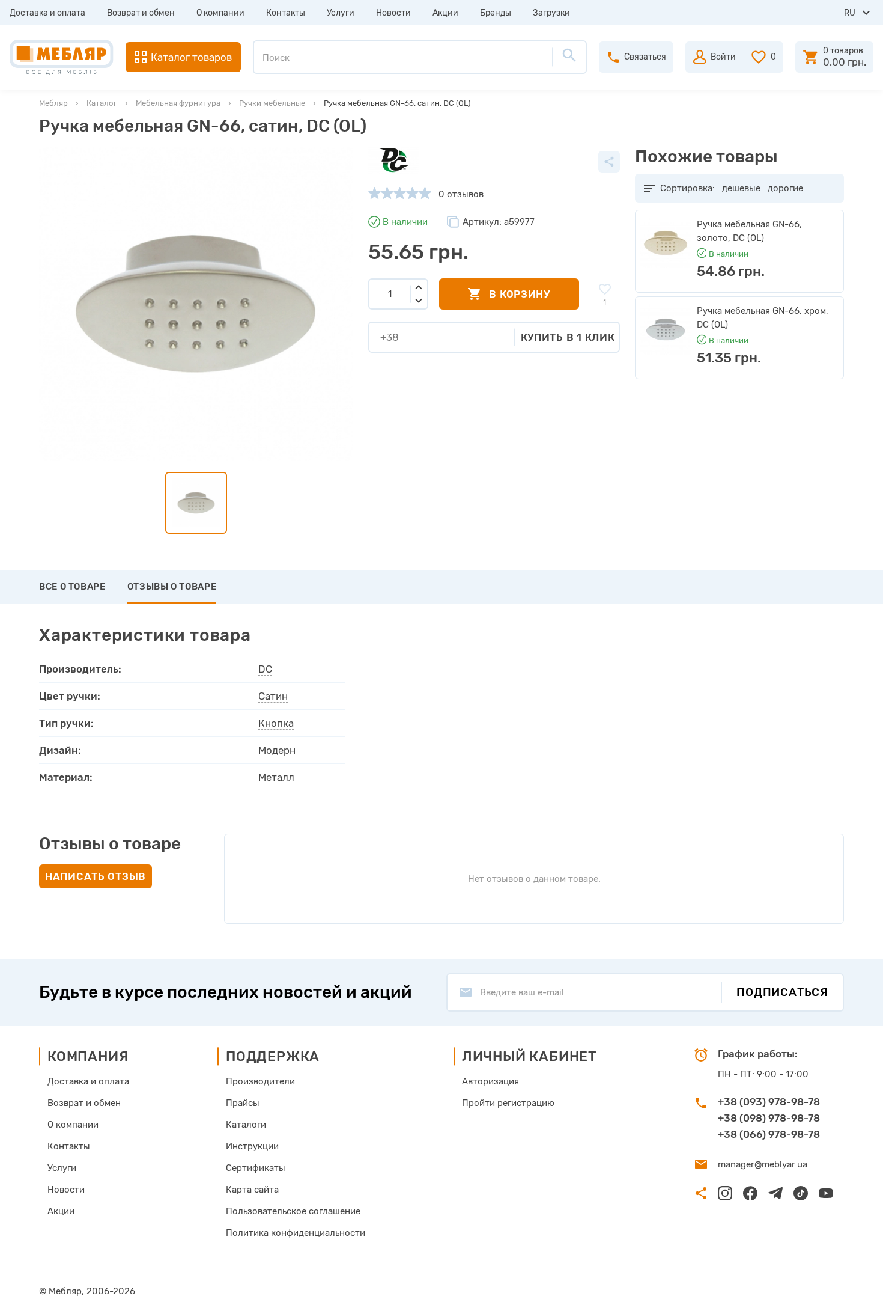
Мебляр (53, 103)
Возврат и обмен (141, 13)
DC (265, 669)
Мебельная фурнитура (178, 103)
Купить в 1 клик (568, 337)
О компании (220, 13)
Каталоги (246, 1124)
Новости (393, 13)
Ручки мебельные (272, 103)
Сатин (273, 696)
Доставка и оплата (47, 13)
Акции (445, 13)
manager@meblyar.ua (762, 1164)
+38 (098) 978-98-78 (769, 1118)
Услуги (340, 13)
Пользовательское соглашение (293, 1211)
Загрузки (551, 13)
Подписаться (782, 992)
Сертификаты (255, 1168)
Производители (260, 1081)
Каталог (101, 103)
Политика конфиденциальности (295, 1232)
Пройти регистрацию (508, 1103)
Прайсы (242, 1103)
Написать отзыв (95, 876)
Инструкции (252, 1146)
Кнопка (276, 723)
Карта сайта (252, 1189)
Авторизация (490, 1081)
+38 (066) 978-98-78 (769, 1134)
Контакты (285, 13)
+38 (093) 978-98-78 (769, 1102)
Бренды (495, 13)
